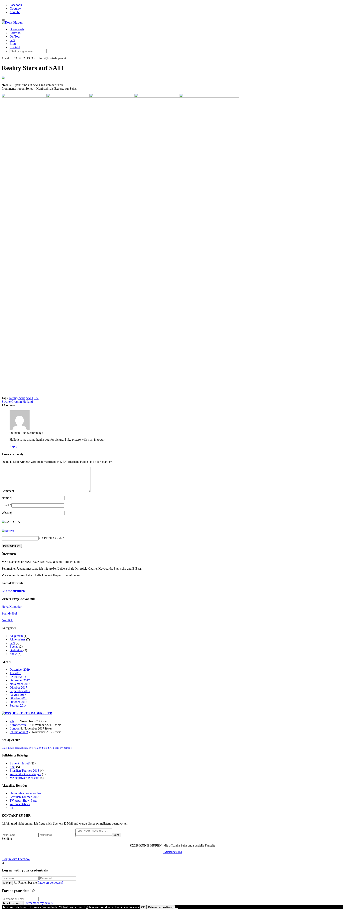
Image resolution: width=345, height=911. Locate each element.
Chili (4, 747)
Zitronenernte (18, 725)
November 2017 (20, 684)
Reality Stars (17, 398)
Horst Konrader (11, 606)
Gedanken (16, 650)
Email (5, 505)
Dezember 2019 (20, 669)
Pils (12, 721)
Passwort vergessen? (50, 882)
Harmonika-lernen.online (25, 793)
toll (57, 747)
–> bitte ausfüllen (13, 591)
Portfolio (15, 33)
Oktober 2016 (18, 698)
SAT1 (29, 398)
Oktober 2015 (18, 702)
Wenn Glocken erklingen (25, 774)
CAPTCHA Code (50, 538)
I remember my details (39, 903)
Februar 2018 (18, 676)
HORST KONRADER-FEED (32, 713)
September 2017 (20, 691)
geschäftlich (21, 747)
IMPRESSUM (172, 852)
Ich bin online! (19, 732)
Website (7, 512)
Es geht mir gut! (20, 763)
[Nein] (176, 908)
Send (116, 834)
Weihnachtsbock (20, 804)
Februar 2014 (18, 705)
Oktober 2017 (18, 687)
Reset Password (12, 903)
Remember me (28, 882)
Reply (13, 446)
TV (36, 398)
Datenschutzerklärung (160, 907)
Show (13, 653)
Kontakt (15, 47)
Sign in (7, 882)
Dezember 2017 (20, 680)
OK (143, 907)
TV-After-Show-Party (23, 800)
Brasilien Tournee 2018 (24, 770)
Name (5, 498)
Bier (12, 40)
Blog (13, 43)
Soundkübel (9, 613)
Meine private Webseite (24, 777)
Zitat (12, 767)
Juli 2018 (15, 673)
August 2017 (18, 694)
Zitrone (68, 747)
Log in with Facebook (16, 859)
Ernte (11, 747)
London (15, 728)
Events (14, 646)
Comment (8, 491)
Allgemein (16, 635)
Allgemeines (17, 639)
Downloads (17, 29)
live (31, 747)
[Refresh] (8, 530)
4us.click (7, 620)
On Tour (15, 36)
